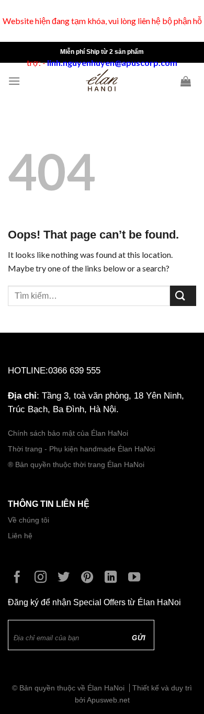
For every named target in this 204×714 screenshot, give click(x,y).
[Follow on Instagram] (43, 578)
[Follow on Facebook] (19, 578)
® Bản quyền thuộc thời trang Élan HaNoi (76, 465)
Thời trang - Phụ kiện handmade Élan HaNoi (82, 449)
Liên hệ (20, 536)
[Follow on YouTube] (136, 578)
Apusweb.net (108, 700)
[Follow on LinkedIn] (113, 578)
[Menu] (17, 81)
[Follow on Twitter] (66, 578)
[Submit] (183, 296)
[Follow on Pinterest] (89, 578)
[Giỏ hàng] (188, 81)
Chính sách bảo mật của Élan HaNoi (68, 433)
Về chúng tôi (28, 520)
